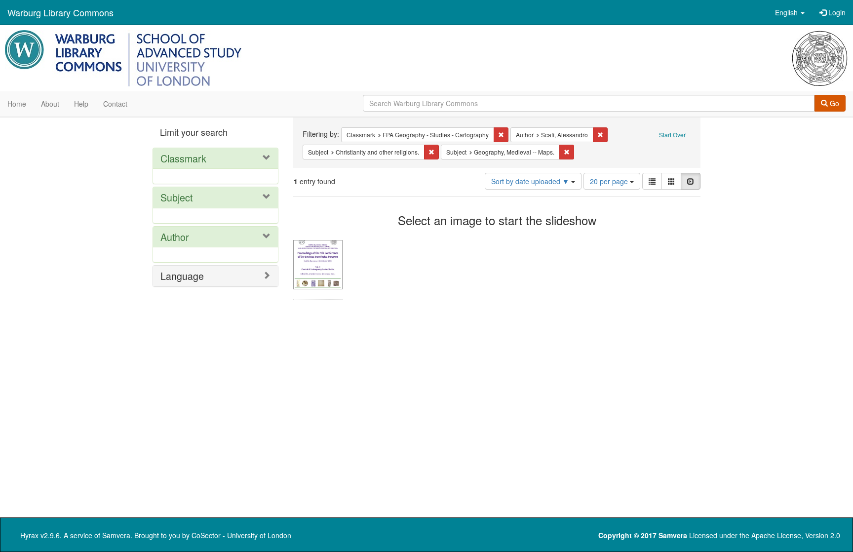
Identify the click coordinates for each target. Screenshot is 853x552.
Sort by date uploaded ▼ (531, 181)
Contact (115, 104)
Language (182, 276)
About (50, 104)
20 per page (610, 181)
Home (16, 104)
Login (836, 12)
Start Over (672, 134)
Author (174, 237)
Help (81, 104)
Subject (176, 197)
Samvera (116, 535)
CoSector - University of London (241, 535)
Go (833, 103)
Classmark (183, 158)
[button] (790, 12)
